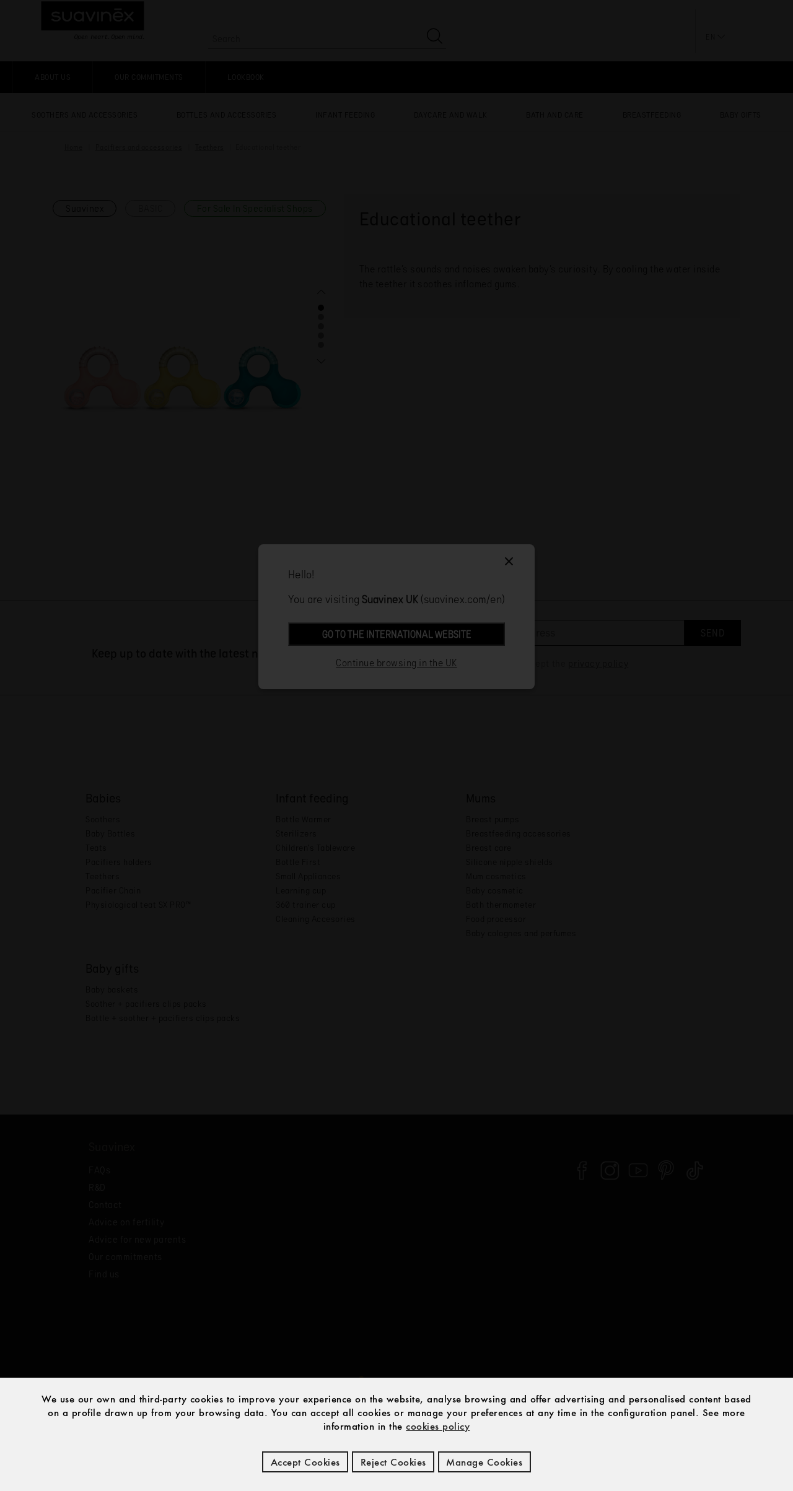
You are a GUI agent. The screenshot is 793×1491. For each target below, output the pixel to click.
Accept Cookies (305, 1462)
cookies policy (438, 1426)
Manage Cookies (484, 1462)
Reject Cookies (393, 1462)
